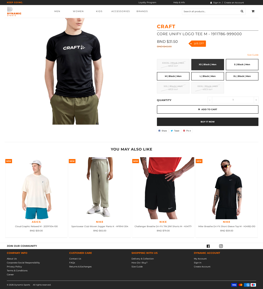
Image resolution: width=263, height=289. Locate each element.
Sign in (217, 2)
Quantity (164, 100)
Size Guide (252, 54)
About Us (12, 258)
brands (142, 11)
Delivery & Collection (143, 258)
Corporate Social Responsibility (23, 262)
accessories (120, 11)
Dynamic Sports (22, 285)
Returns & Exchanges (80, 266)
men (57, 11)
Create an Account (234, 2)
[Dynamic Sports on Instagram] (221, 246)
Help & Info (179, 2)
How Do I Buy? (139, 262)
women (78, 11)
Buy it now (208, 121)
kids (99, 11)
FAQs (72, 262)
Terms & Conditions (17, 270)
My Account (200, 258)
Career (10, 274)
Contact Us (75, 258)
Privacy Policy (14, 266)
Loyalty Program (147, 2)
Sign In (197, 262)
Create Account (202, 266)
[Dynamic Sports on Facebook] (208, 246)
